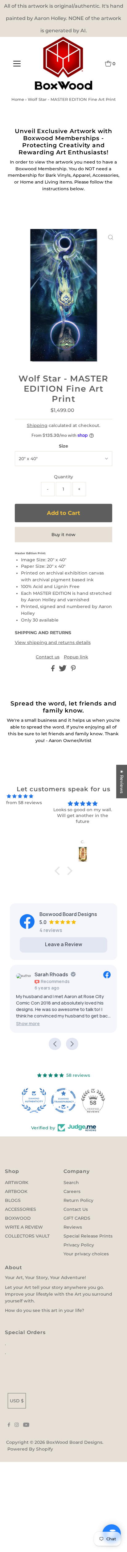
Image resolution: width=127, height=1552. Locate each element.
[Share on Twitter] (63, 669)
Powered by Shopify (30, 1449)
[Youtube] (26, 1425)
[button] (50, 1023)
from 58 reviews (24, 802)
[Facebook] (9, 1425)
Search (71, 1182)
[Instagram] (16, 1425)
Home (17, 99)
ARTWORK (16, 1182)
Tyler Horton (71, 974)
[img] (20, 796)
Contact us (47, 657)
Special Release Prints (88, 1236)
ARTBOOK (16, 1191)
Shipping (37, 425)
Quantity (63, 476)
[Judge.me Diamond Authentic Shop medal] (34, 1100)
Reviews (72, 1227)
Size (63, 446)
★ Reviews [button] (121, 781)
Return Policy (78, 1200)
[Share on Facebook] (53, 669)
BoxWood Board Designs (74, 1442)
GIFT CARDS (76, 1218)
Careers (71, 1191)
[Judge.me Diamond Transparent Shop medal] (63, 1100)
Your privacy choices (86, 1253)
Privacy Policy (78, 1244)
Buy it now (63, 534)
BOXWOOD (18, 1218)
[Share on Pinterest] (73, 669)
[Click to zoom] (110, 237)
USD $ (17, 1400)
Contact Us (75, 1209)
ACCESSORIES (20, 1209)
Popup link (76, 657)
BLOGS (13, 1200)
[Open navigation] (17, 63)
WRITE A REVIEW (24, 1227)
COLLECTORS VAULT (27, 1236)
